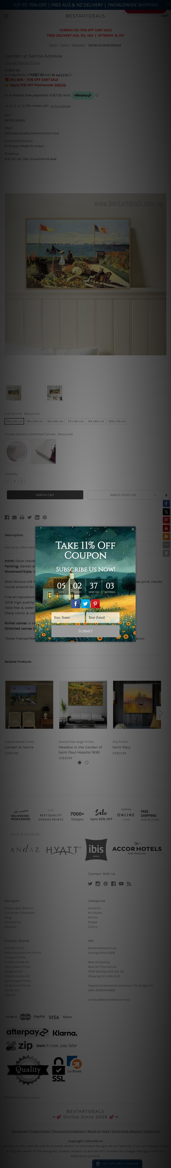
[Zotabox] (133, 638)
